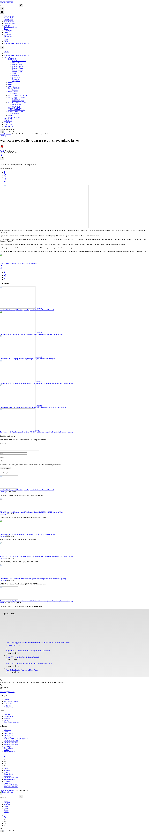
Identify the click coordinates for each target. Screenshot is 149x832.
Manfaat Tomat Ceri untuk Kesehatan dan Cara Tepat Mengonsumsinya (29, 663)
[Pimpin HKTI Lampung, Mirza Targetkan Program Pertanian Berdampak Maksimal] (17, 308)
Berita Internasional (10, 27)
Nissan (6, 29)
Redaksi (6, 750)
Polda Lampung (9, 716)
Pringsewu (7, 705)
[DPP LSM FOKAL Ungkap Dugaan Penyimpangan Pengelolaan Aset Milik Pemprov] (17, 357)
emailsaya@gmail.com (7, 692)
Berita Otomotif (9, 16)
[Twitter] (5, 175)
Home (6, 801)
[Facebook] (4, 172)
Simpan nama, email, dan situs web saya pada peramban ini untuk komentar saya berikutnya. (32, 465)
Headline (7, 715)
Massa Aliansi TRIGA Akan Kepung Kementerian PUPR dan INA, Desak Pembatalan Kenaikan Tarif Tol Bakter (36, 383)
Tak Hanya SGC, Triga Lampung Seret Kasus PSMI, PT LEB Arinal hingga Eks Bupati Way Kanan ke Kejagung (36, 432)
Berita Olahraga (9, 20)
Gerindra (7, 38)
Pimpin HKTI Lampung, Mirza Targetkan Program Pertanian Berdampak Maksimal (27, 310)
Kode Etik (7, 737)
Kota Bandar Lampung (11, 701)
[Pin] (5, 180)
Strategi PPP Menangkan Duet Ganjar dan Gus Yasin (23, 657)
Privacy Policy (8, 746)
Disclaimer (7, 730)
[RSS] (5, 765)
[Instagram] (5, 763)
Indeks (6, 732)
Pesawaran (7, 718)
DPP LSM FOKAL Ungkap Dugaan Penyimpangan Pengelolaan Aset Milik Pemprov (27, 359)
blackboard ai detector (11, 787)
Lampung (3, 136)
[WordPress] (5, 761)
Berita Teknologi (9, 23)
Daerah (6, 700)
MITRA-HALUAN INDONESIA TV (16, 43)
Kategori (7, 803)
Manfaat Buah (8, 18)
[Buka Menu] (2, 12)
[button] (21, 5)
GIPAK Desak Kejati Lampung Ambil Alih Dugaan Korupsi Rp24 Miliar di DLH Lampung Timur (31, 334)
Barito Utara (8, 703)
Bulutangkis (8, 30)
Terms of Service (9, 751)
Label (6, 806)
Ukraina (6, 41)
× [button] (1, 794)
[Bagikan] (2, 158)
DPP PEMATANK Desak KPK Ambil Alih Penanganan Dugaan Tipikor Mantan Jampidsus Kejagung (33, 407)
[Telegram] (4, 177)
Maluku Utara (8, 707)
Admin (2, 151)
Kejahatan (7, 25)
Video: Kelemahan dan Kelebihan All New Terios (22, 670)
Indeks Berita (8, 733)
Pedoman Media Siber (11, 741)
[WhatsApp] (4, 182)
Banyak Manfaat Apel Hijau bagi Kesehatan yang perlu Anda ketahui (28, 650)
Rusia (6, 40)
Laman (6, 810)
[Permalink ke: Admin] (2, 148)
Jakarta (37, 430)
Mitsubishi (7, 34)
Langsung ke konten (6, 1)
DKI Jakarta (8, 36)
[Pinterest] (5, 760)
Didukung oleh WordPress (8, 790)
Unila (6, 720)
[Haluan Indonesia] (6, 3)
